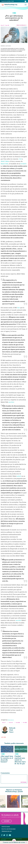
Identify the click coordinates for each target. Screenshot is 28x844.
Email (17, 722)
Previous (1, 801)
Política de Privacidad (8, 829)
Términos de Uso (6, 831)
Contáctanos (5, 826)
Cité (20, 159)
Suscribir (6, 821)
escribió (11, 402)
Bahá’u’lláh (4, 164)
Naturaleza (11, 720)
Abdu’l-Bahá (5, 161)
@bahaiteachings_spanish (14, 791)
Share (2, 25)
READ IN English (21, 25)
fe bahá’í (23, 164)
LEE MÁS (3, 737)
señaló (19, 476)
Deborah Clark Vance (12, 730)
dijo (18, 307)
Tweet (6, 25)
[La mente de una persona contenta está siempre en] (14, 801)
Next (26, 801)
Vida (14, 13)
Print (24, 722)
